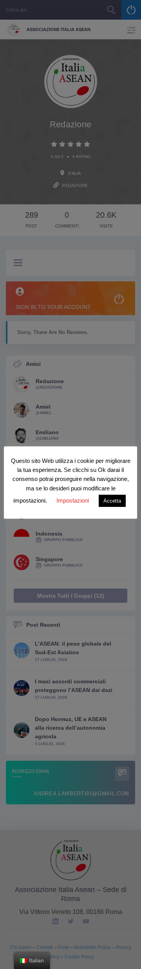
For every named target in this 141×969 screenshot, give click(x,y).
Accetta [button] (112, 501)
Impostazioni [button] (72, 500)
